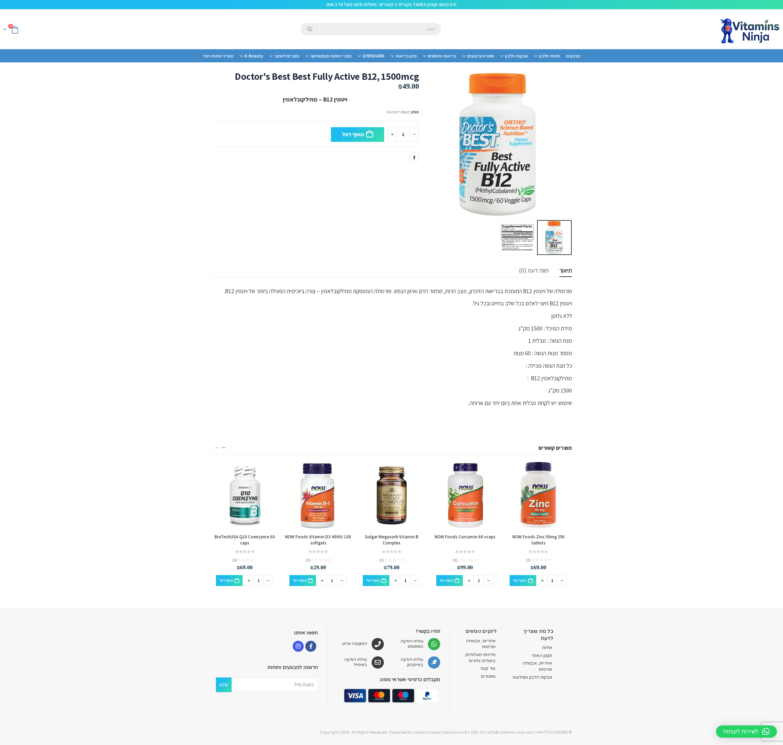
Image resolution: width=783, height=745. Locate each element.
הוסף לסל (353, 134)
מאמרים (488, 676)
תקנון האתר (541, 655)
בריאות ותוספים (442, 56)
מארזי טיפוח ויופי (218, 56)
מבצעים (573, 56)
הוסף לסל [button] (520, 580)
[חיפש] (309, 29)
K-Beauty (253, 56)
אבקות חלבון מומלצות (532, 677)
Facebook (414, 157)
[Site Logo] (749, 29)
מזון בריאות (406, 56)
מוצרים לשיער (286, 56)
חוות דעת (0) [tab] (534, 270)
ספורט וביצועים (480, 56)
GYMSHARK (373, 56)
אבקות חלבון (516, 56)
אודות (547, 647)
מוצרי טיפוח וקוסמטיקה (330, 56)
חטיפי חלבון (549, 56)
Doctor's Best (398, 112)
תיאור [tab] (565, 270)
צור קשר (487, 668)
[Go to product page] (538, 495)
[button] (564, 144)
